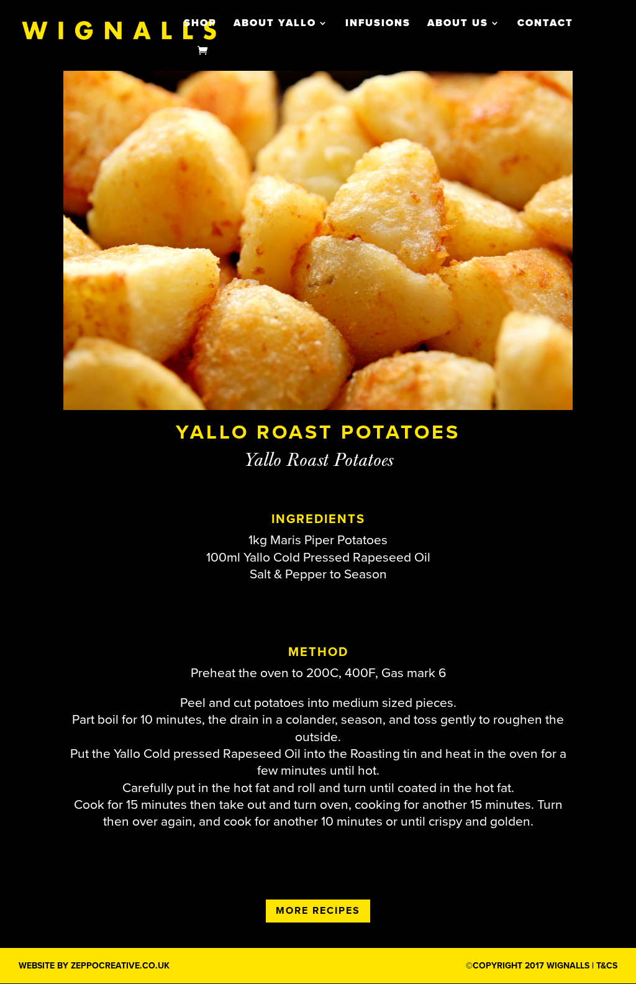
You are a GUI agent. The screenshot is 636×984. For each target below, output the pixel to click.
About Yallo (275, 24)
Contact (545, 24)
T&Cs (606, 965)
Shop (200, 24)
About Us (457, 24)
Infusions (378, 24)
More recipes (318, 910)
